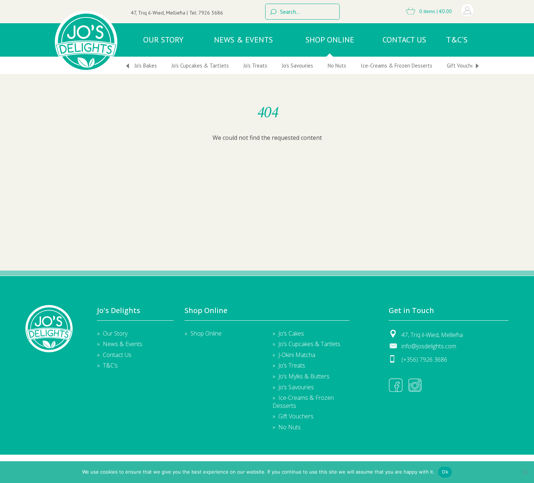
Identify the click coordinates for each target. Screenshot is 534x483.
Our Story (163, 39)
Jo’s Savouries (296, 387)
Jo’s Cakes (291, 333)
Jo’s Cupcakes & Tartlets (309, 344)
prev (127, 66)
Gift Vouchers (462, 65)
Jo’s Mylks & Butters (303, 376)
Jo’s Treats (291, 365)
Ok (445, 472)
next (477, 66)
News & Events (243, 39)
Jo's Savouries (297, 65)
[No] (525, 472)
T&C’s (457, 39)
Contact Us (404, 39)
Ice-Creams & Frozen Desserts (396, 65)
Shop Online (330, 39)
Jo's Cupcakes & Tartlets (200, 65)
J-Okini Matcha (296, 355)
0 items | (435, 11)
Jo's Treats (255, 65)
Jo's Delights (49, 328)
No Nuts (337, 65)
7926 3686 (210, 12)
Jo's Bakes (145, 65)
